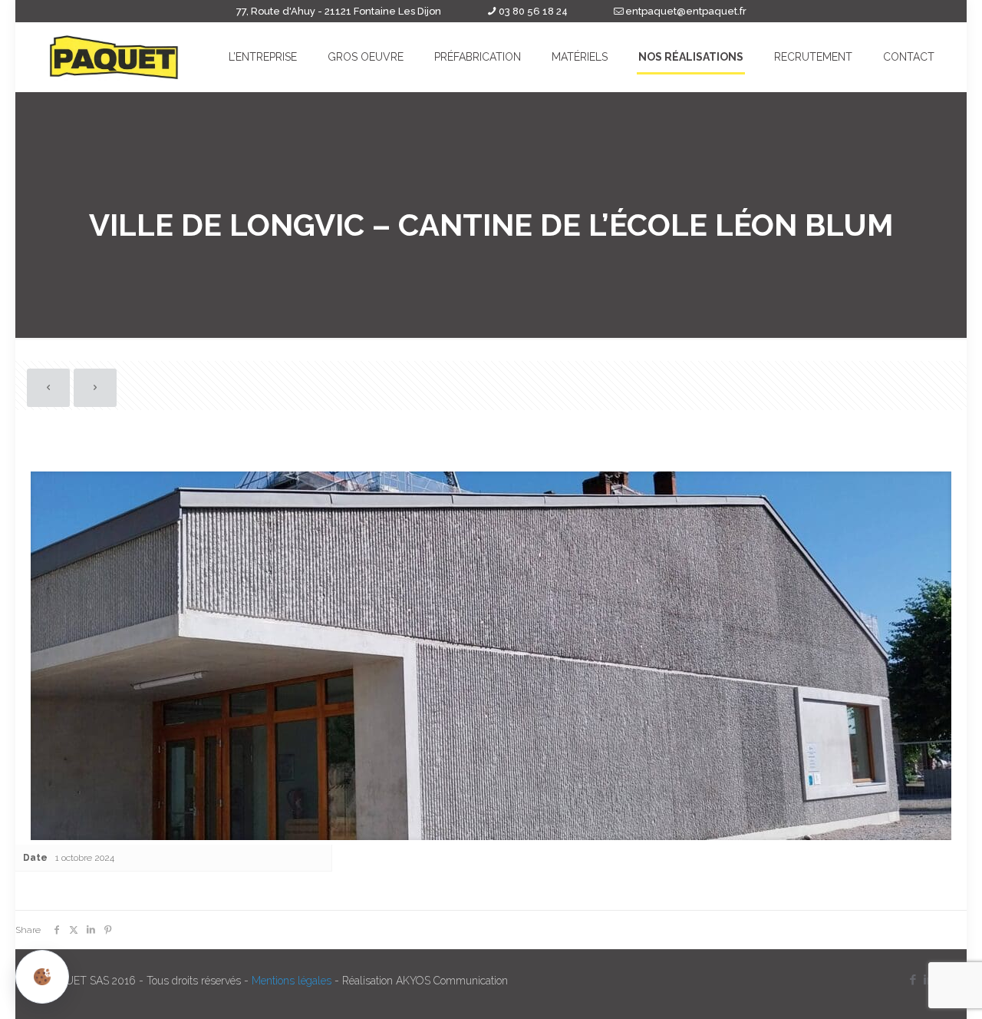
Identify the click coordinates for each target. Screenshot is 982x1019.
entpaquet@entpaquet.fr (685, 11)
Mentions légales (291, 980)
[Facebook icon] (912, 980)
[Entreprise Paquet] (114, 56)
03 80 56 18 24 (533, 11)
